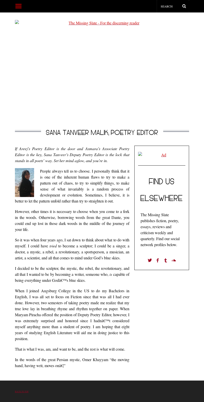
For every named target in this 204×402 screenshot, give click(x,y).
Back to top (22, 391)
